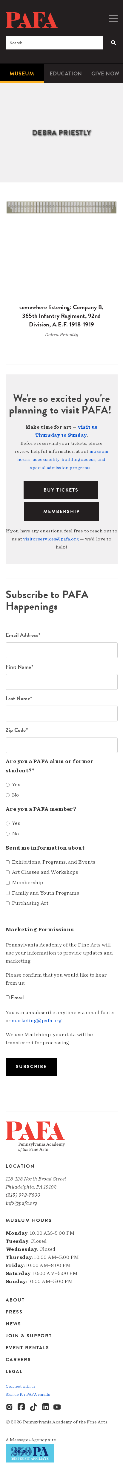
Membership (61, 511)
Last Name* (19, 698)
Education (66, 73)
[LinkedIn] (45, 1407)
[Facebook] (22, 1407)
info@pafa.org (21, 1203)
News (13, 1323)
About (15, 1300)
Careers (18, 1359)
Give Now (105, 73)
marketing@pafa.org (36, 1020)
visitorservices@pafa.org (51, 539)
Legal (14, 1371)
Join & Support (29, 1335)
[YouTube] (57, 1407)
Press (14, 1312)
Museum (22, 73)
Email (17, 997)
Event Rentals (27, 1347)
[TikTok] (34, 1407)
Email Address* (23, 635)
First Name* (19, 667)
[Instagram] (10, 1407)
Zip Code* (17, 730)
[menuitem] (22, 73)
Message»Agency (28, 1439)
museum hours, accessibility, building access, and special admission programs (62, 459)
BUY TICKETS (61, 490)
